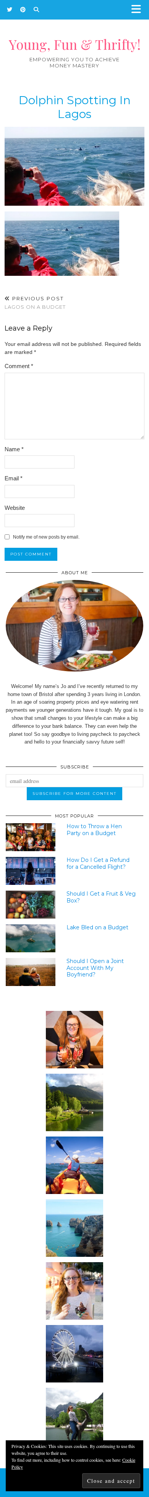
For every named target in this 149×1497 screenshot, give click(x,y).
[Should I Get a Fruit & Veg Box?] (30, 905)
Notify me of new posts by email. (46, 537)
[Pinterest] (23, 9)
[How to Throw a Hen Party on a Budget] (30, 837)
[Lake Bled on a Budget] (30, 938)
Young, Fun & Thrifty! (75, 44)
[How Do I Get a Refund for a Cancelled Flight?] (30, 871)
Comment (19, 366)
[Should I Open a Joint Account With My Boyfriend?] (30, 972)
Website (15, 507)
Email (14, 478)
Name (14, 449)
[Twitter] (10, 9)
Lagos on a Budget (35, 302)
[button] (139, 9)
